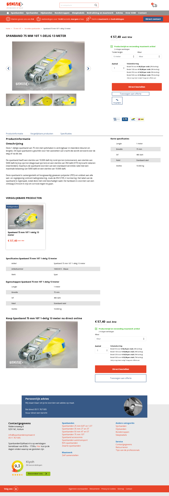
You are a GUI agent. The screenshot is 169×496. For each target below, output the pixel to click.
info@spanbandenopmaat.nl (21, 435)
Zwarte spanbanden (71, 445)
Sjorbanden (121, 426)
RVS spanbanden (70, 443)
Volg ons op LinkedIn (16, 489)
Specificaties (66, 133)
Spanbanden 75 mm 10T (73, 434)
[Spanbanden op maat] (15, 5)
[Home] (8, 12)
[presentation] (8, 68)
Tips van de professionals (128, 450)
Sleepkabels (121, 435)
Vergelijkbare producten (41, 133)
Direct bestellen (137, 87)
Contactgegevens (124, 444)
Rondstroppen (122, 432)
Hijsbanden (121, 429)
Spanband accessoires (72, 437)
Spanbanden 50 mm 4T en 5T (75, 431)
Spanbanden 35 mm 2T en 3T (75, 428)
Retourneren (122, 447)
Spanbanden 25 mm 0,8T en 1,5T (77, 426)
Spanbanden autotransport (75, 440)
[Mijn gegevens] (160, 5)
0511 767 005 (14, 437)
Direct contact (153, 19)
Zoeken (95, 5)
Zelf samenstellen (70, 455)
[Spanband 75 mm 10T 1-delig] (48, 66)
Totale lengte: (117, 52)
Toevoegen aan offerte (130, 93)
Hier (38, 446)
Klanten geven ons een (22, 19)
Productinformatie (14, 133)
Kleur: (139, 52)
